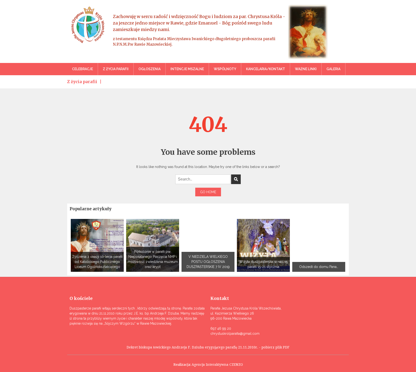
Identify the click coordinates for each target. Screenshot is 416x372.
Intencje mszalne (187, 69)
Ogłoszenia (149, 69)
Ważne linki (306, 69)
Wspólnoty (225, 69)
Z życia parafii (116, 69)
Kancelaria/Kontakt (265, 69)
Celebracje (82, 69)
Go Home (208, 192)
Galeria (333, 69)
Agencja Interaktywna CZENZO (217, 364)
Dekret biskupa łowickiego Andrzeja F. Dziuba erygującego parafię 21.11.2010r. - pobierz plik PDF (208, 347)
